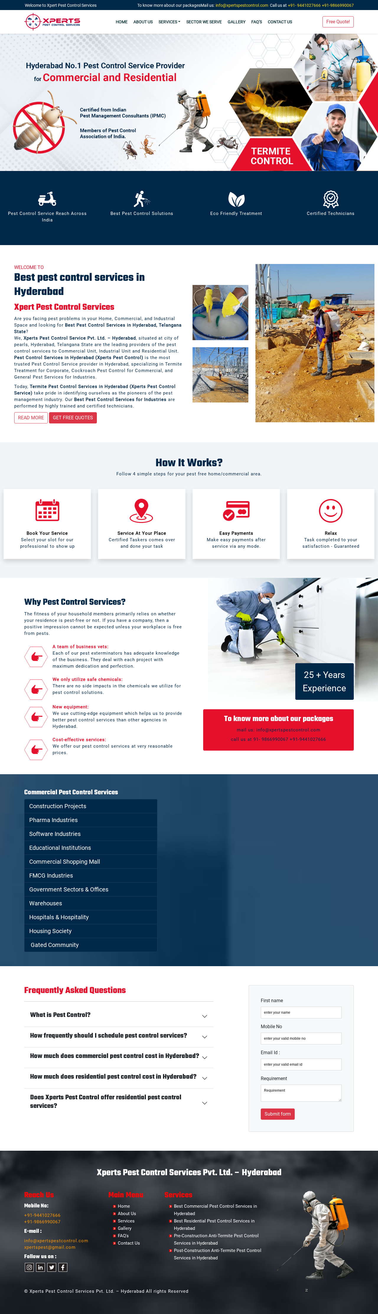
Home (122, 21)
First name (272, 1000)
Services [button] (168, 21)
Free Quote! (338, 22)
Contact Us (280, 21)
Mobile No (271, 1026)
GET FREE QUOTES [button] (73, 417)
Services (126, 1221)
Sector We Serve (204, 21)
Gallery (236, 21)
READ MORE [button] (31, 417)
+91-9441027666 (42, 1215)
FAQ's (256, 21)
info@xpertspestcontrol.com (242, 5)
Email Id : (270, 1052)
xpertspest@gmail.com (50, 1247)
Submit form (278, 1114)
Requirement (274, 1078)
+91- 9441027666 (304, 5)
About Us (143, 21)
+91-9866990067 (338, 5)
